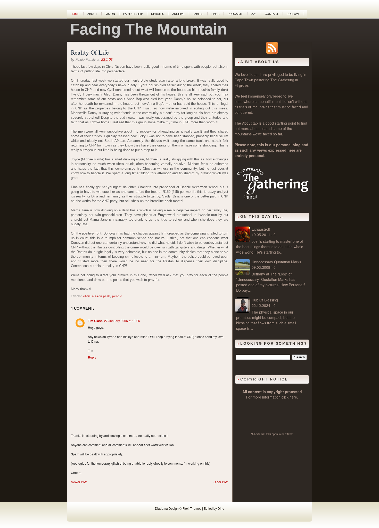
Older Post (220, 482)
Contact (271, 13)
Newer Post (79, 482)
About (92, 13)
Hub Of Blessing (265, 299)
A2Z (254, 13)
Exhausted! (261, 229)
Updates (157, 13)
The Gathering (282, 79)
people (117, 296)
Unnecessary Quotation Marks (276, 261)
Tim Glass (95, 320)
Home (75, 13)
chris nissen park (96, 296)
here (293, 397)
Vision (110, 13)
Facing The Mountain (148, 29)
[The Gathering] (273, 205)
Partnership (133, 13)
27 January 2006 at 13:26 (122, 320)
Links (215, 13)
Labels (198, 13)
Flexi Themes (192, 508)
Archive (178, 13)
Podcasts (235, 13)
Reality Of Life (90, 52)
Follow (293, 13)
